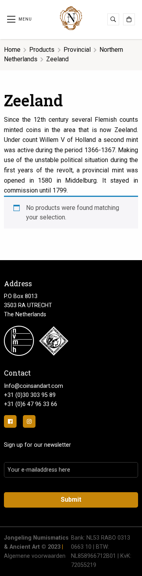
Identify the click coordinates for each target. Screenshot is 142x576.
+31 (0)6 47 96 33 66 (30, 404)
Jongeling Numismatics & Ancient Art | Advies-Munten (71, 18)
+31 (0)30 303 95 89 (30, 395)
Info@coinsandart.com (33, 386)
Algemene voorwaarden (34, 556)
